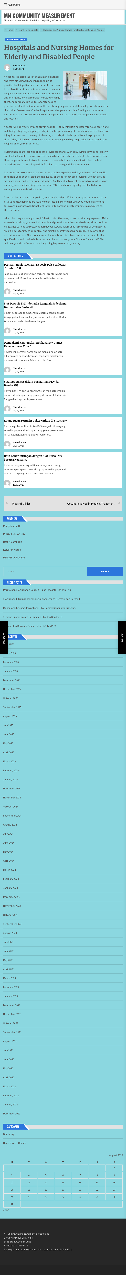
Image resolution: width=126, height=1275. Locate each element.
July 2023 (8, 942)
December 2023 (11, 896)
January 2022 (10, 1104)
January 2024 (10, 887)
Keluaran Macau (12, 549)
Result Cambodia (12, 541)
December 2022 (11, 1005)
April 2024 (8, 860)
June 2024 (8, 842)
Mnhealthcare (19, 65)
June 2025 (8, 734)
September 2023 (12, 924)
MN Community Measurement (39, 15)
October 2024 (10, 806)
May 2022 (8, 1068)
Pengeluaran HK (12, 526)
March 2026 (9, 653)
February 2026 (11, 662)
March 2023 (9, 978)
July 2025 (8, 725)
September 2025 (12, 707)
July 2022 (8, 1050)
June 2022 (8, 1059)
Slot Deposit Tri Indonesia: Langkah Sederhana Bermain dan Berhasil (41, 598)
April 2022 (8, 1077)
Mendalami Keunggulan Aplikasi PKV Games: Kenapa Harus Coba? (39, 608)
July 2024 (8, 833)
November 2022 (12, 1014)
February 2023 (11, 987)
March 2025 (9, 761)
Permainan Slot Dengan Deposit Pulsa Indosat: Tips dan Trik (37, 589)
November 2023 (12, 905)
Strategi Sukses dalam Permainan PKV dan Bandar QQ (33, 617)
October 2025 (10, 698)
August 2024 (10, 824)
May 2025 (8, 743)
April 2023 (8, 969)
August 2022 (10, 1041)
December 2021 (11, 1113)
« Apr (6, 1209)
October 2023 (10, 914)
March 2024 (9, 869)
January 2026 (10, 671)
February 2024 (11, 878)
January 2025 (10, 779)
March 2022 (9, 1086)
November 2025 (12, 689)
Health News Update (16, 39)
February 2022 (11, 1095)
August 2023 (10, 933)
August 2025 (10, 716)
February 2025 (11, 770)
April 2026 (8, 644)
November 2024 (12, 797)
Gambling (8, 1134)
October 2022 (10, 1023)
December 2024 (11, 788)
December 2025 (11, 680)
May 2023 (8, 960)
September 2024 (12, 815)
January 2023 (10, 996)
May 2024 (8, 851)
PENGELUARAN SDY (14, 533)
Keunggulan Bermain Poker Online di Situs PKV (35, 420)
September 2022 (12, 1032)
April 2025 (8, 752)
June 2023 (8, 951)
